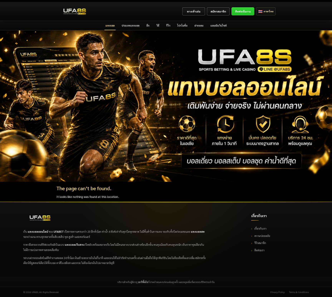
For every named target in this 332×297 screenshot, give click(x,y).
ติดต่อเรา (259, 250)
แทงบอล (110, 25)
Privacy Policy (277, 292)
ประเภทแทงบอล (130, 25)
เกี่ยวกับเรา (260, 228)
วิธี (157, 25)
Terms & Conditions (299, 292)
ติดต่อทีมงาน (243, 11)
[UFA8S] (74, 11)
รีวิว (168, 25)
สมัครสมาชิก (218, 11)
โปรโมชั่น (182, 25)
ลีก (147, 25)
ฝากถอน (198, 25)
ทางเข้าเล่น (193, 11)
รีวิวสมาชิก (260, 243)
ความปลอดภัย (262, 235)
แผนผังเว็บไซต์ (218, 25)
